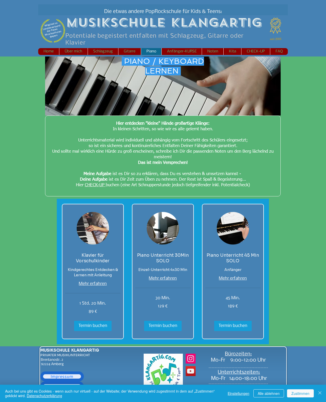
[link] (92, 258)
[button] (93, 326)
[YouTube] (191, 371)
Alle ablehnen (269, 393)
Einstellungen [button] (238, 393)
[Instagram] (191, 359)
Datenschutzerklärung (44, 395)
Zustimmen (300, 393)
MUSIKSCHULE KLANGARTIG (69, 350)
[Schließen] (320, 393)
